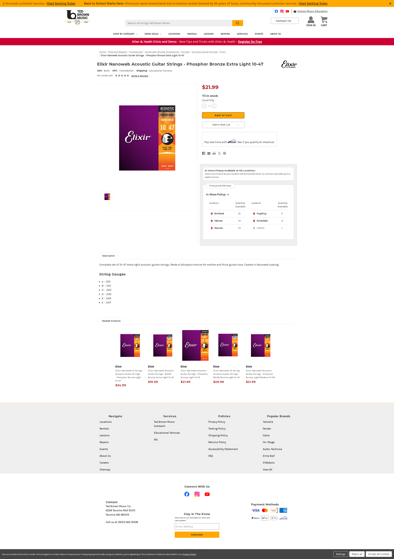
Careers (104, 462)
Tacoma (218, 228)
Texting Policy (216, 428)
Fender (267, 428)
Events (259, 33)
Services (242, 33)
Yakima (218, 220)
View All (267, 469)
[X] (219, 153)
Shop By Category (124, 33)
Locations (174, 33)
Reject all (357, 554)
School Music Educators (312, 11)
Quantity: (208, 100)
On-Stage (269, 442)
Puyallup (261, 213)
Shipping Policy (218, 435)
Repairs (225, 33)
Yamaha (268, 422)
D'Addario (269, 462)
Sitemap (105, 469)
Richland (219, 213)
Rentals (192, 33)
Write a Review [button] (139, 75)
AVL (156, 439)
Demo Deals (152, 33)
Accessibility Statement (223, 449)
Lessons (209, 33)
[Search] (237, 23)
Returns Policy (217, 442)
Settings (341, 554)
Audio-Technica (272, 449)
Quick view (130, 345)
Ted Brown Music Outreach (164, 424)
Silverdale (262, 220)
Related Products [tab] (111, 320)
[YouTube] (287, 11)
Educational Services (167, 432)
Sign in (311, 25)
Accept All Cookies (378, 554)
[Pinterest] (224, 153)
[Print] (214, 153)
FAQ (210, 456)
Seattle (260, 228)
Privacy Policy (216, 422)
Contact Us (284, 20)
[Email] (208, 153)
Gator (266, 435)
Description (108, 255)
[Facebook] (276, 11)
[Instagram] (281, 11)
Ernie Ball (269, 456)
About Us (275, 33)
